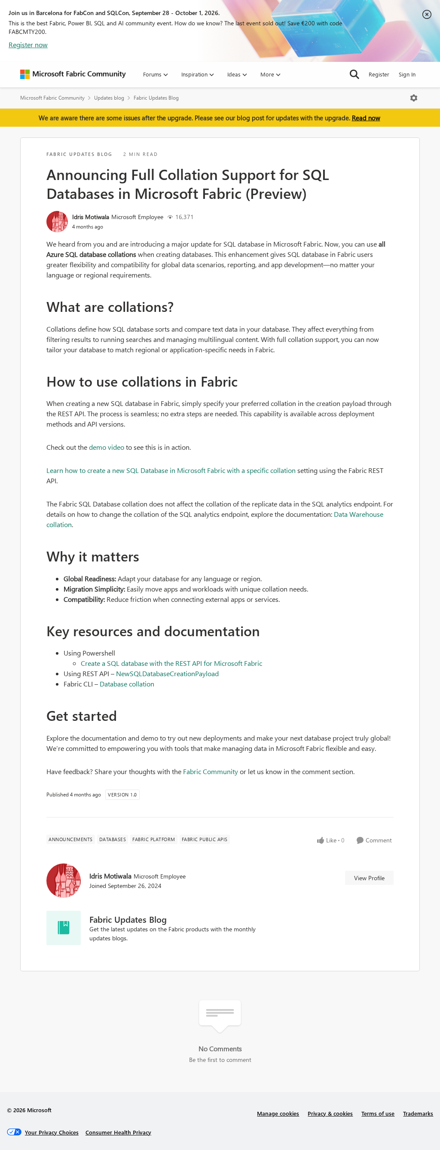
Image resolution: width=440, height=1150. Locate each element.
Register (379, 74)
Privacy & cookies (330, 1113)
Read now (366, 117)
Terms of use (377, 1113)
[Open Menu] (414, 98)
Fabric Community (210, 771)
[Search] (354, 74)
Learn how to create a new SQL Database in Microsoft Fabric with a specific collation (171, 470)
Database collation (127, 683)
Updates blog (109, 98)
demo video (106, 446)
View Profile (369, 878)
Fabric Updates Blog (156, 98)
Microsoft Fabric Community (52, 98)
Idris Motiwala (90, 217)
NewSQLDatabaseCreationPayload (167, 673)
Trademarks (418, 1113)
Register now (28, 44)
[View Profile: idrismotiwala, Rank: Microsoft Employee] (57, 221)
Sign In (407, 74)
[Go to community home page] (73, 74)
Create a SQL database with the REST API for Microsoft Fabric (171, 663)
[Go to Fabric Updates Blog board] (63, 928)
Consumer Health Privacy (118, 1132)
